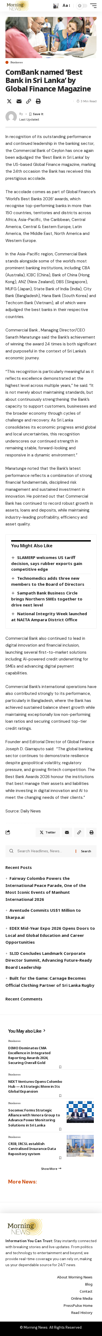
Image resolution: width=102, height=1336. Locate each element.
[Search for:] (44, 851)
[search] (56, 5)
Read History (81, 1312)
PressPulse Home (78, 1305)
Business (16, 62)
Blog (88, 1284)
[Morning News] (17, 6)
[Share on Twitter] (9, 101)
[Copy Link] (28, 101)
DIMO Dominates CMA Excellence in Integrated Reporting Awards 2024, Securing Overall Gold (29, 1055)
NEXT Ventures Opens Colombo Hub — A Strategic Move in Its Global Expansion (35, 1086)
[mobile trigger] (92, 6)
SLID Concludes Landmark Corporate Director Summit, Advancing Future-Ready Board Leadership (48, 960)
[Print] (38, 101)
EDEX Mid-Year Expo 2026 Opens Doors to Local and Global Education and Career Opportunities (50, 935)
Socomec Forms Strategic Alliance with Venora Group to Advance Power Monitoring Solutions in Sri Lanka (34, 1118)
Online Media (81, 1298)
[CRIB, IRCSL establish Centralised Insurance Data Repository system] (80, 1146)
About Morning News (74, 1277)
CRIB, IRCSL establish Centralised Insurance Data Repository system (32, 1148)
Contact (86, 1291)
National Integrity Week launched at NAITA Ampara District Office (49, 616)
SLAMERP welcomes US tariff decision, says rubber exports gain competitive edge (46, 563)
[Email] (19, 101)
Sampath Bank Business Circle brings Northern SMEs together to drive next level (46, 598)
